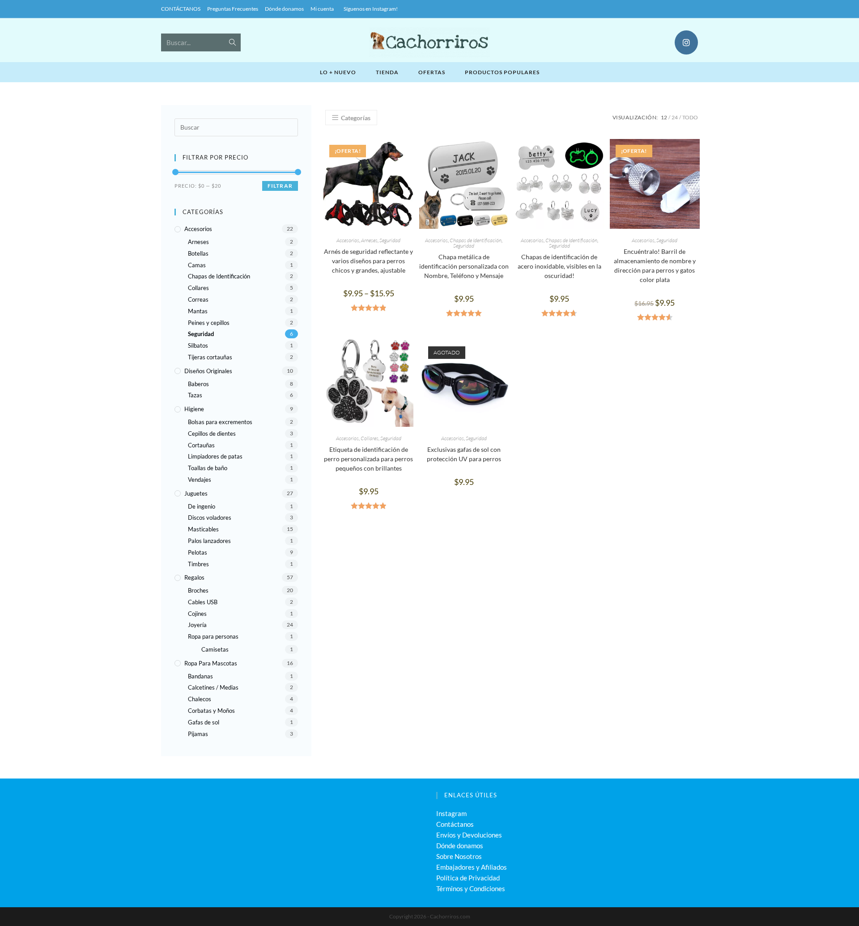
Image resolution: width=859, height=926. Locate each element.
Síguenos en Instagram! (371, 8)
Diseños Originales (208, 371)
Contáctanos (455, 824)
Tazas (195, 395)
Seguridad (389, 240)
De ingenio (201, 506)
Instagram (451, 813)
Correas (198, 299)
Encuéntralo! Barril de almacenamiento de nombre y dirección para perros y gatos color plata (655, 265)
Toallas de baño (207, 467)
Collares (369, 438)
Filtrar (280, 185)
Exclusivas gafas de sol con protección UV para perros (464, 454)
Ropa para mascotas (210, 663)
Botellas (198, 253)
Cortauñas (201, 445)
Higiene (194, 408)
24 (675, 117)
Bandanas (200, 676)
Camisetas (215, 649)
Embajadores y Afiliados (471, 867)
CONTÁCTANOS (180, 8)
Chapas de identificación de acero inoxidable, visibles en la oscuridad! (559, 266)
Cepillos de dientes (212, 433)
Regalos (194, 577)
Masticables (203, 529)
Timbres (198, 564)
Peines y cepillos (209, 322)
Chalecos (199, 699)
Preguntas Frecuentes (232, 8)
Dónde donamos (284, 8)
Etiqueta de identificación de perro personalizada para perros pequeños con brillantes (368, 459)
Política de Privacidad (468, 878)
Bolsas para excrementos (220, 421)
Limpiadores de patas (215, 456)
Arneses (369, 240)
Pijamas (198, 733)
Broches (198, 590)
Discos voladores (209, 517)
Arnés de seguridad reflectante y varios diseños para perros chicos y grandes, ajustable (368, 261)
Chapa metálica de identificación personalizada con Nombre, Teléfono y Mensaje (464, 266)
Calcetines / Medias (213, 687)
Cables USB (202, 602)
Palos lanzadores (209, 540)
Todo (690, 117)
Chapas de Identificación (476, 240)
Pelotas (197, 552)
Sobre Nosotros (459, 856)
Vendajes (199, 479)
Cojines (197, 613)
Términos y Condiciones (470, 888)
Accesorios (347, 240)
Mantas (198, 311)
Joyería (197, 624)
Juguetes (196, 493)
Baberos (198, 383)
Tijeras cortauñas (210, 357)
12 (664, 117)
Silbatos (198, 345)
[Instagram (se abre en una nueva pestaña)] (686, 42)
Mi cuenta (322, 8)
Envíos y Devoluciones (469, 835)
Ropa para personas (213, 636)
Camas (197, 265)
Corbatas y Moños (211, 710)
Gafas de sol (203, 722)
